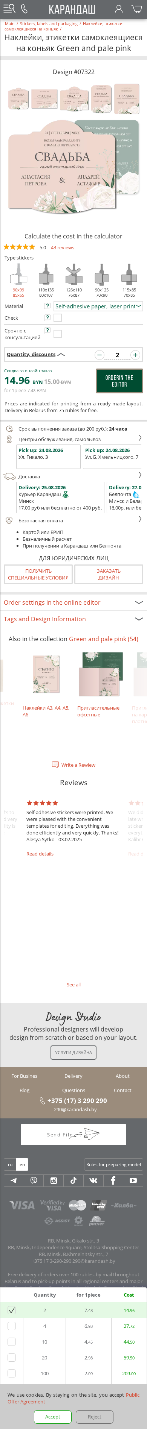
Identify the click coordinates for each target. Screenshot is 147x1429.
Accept (52, 1416)
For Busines (24, 1076)
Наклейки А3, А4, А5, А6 (46, 711)
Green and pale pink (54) (103, 639)
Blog (24, 1090)
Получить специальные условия (38, 574)
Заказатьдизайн (109, 574)
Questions (73, 1090)
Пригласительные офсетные (98, 711)
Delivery (73, 1076)
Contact (123, 1090)
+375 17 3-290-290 (51, 1261)
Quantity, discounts (31, 353)
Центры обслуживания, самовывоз (59, 439)
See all (74, 984)
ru (10, 1164)
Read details (40, 853)
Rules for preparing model (113, 1164)
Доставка (29, 476)
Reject (94, 1416)
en (22, 1164)
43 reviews (62, 247)
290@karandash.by (75, 1109)
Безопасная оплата (40, 520)
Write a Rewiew (78, 765)
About (123, 1076)
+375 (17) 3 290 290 (77, 1100)
